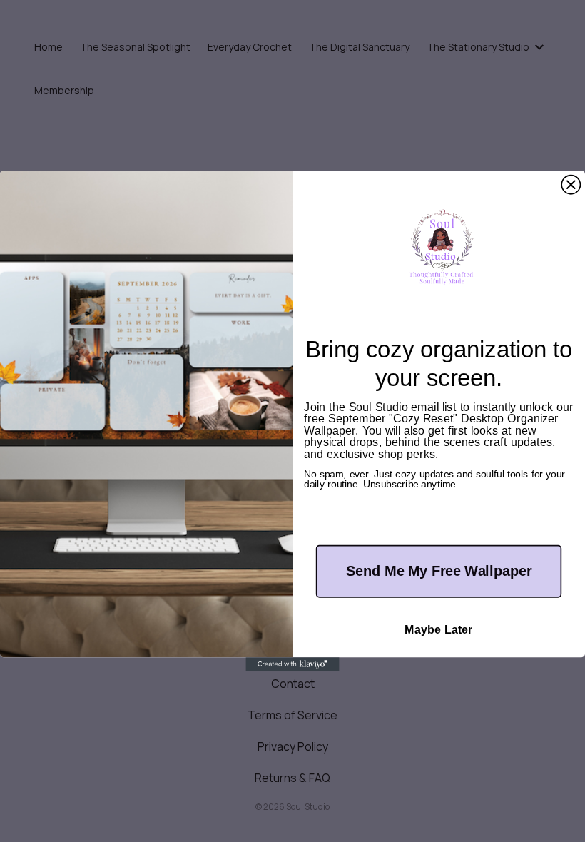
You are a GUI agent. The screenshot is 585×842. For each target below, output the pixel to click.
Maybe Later (439, 630)
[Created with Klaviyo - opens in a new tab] (292, 664)
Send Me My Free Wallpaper (438, 571)
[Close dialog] (570, 185)
